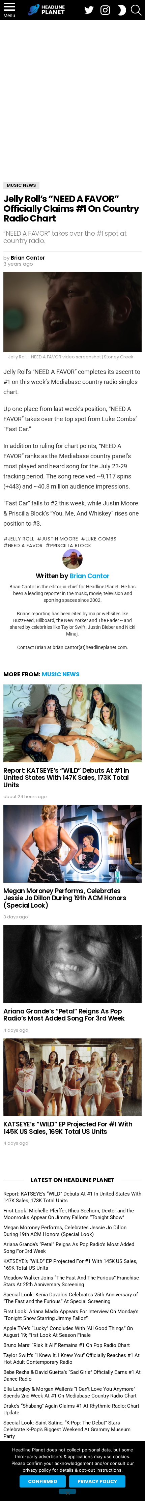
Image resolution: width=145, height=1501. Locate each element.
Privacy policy (97, 1481)
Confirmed (42, 1481)
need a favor (25, 545)
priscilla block (70, 545)
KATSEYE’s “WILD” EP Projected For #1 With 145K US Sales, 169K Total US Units (68, 1128)
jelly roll (21, 538)
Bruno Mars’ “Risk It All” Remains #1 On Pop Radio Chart (66, 1345)
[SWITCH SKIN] (122, 10)
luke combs (101, 538)
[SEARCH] (136, 10)
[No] (67, 1491)
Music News (61, 674)
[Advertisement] (72, 96)
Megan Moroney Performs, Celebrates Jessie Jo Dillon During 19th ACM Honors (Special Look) (64, 898)
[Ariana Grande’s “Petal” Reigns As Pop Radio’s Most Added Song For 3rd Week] (72, 964)
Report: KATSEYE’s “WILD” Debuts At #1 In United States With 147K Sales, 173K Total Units (66, 778)
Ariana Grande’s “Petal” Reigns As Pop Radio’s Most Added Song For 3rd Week (64, 1015)
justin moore (59, 538)
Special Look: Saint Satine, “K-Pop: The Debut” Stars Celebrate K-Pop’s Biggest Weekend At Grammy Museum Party (66, 1429)
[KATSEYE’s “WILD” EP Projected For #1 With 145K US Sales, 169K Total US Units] (72, 1077)
